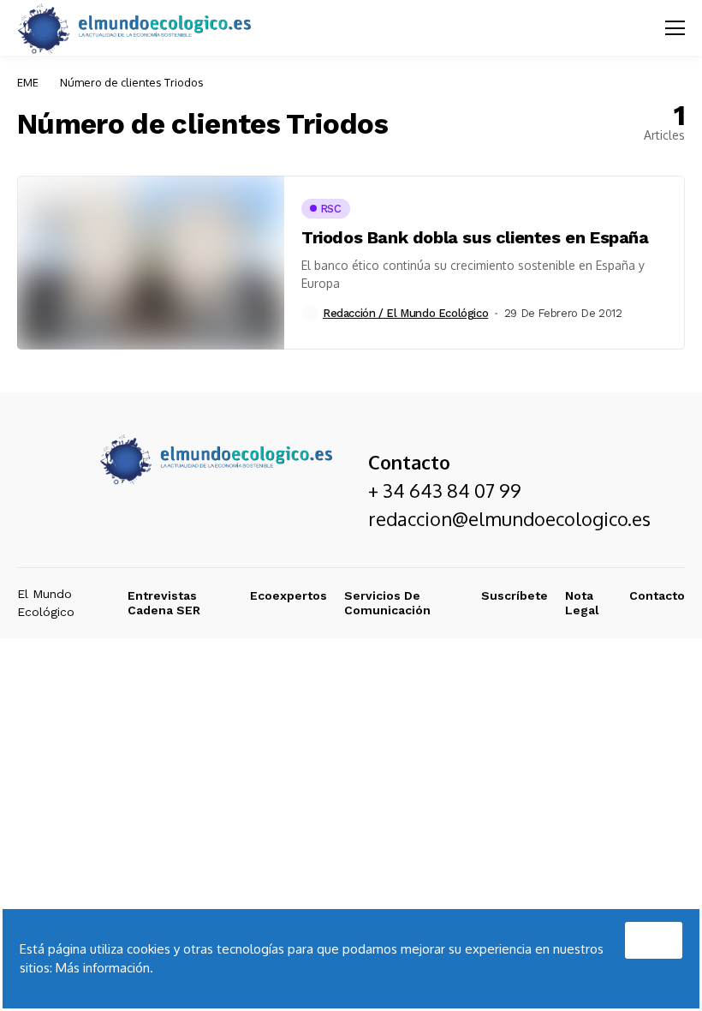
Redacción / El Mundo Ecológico (405, 313)
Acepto (654, 935)
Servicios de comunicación (387, 603)
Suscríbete (514, 595)
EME (28, 82)
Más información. (104, 968)
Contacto (657, 595)
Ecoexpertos (288, 595)
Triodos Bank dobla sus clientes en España (475, 237)
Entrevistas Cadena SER (164, 603)
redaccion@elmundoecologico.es (509, 518)
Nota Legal (582, 603)
